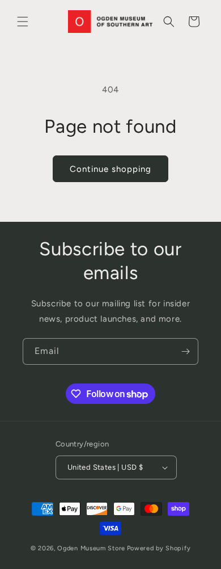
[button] (22, 21)
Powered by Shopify (159, 548)
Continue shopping (110, 169)
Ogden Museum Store (91, 548)
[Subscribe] (185, 351)
